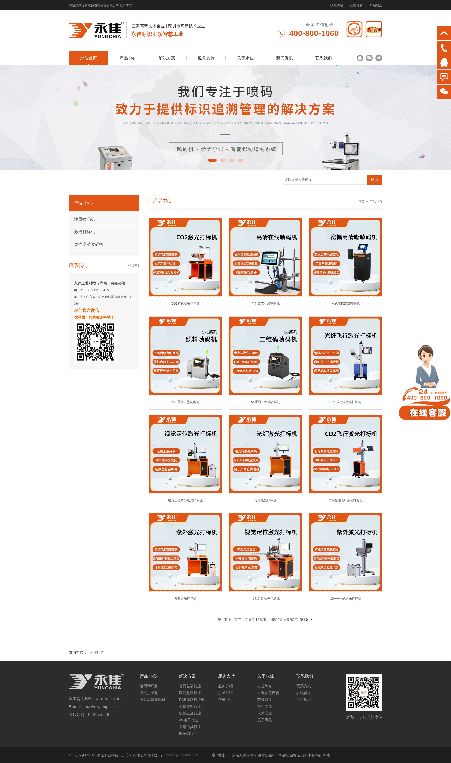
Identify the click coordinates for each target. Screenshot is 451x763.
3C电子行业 (188, 720)
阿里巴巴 (97, 652)
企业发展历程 (268, 693)
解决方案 (167, 58)
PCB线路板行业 (192, 700)
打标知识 (225, 693)
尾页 (251, 620)
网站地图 (376, 5)
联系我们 (323, 58)
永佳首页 (88, 58)
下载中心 (225, 700)
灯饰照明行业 (190, 706)
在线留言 (303, 693)
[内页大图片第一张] (225, 117)
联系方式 (303, 686)
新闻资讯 (284, 58)
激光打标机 (84, 232)
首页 (361, 201)
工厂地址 (303, 700)
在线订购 (356, 5)
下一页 (243, 620)
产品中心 (128, 58)
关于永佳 (245, 58)
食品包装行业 (190, 686)
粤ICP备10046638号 (182, 755)
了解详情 (168, 283)
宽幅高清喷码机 (88, 244)
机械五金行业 (190, 713)
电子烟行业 (188, 733)
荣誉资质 (264, 700)
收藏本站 (336, 5)
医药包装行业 (190, 693)
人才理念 (264, 713)
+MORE (133, 265)
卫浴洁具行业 (190, 727)
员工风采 (264, 720)
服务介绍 (225, 686)
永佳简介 (264, 686)
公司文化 (264, 706)
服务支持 (206, 58)
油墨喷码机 (84, 219)
